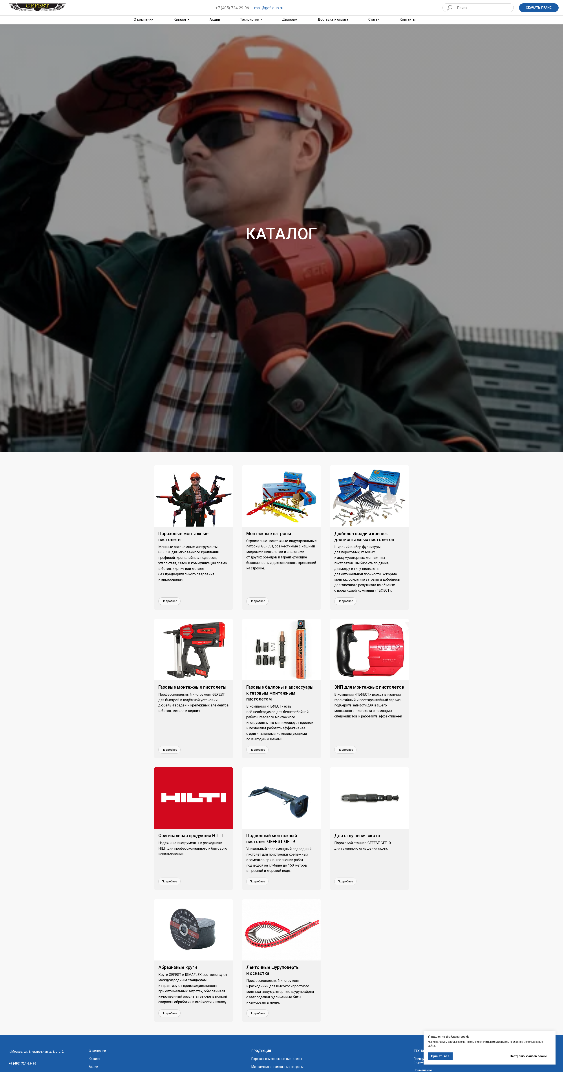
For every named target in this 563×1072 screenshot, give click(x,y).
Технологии (249, 20)
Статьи (373, 20)
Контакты (408, 20)
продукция (261, 1051)
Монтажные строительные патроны (277, 1066)
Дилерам (289, 20)
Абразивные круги (177, 967)
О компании (97, 1051)
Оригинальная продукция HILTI (190, 835)
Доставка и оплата (333, 20)
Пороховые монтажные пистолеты (276, 1059)
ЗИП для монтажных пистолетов (369, 687)
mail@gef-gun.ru (268, 7)
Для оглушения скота (357, 835)
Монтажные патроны (268, 533)
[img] (37, 7)
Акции (215, 20)
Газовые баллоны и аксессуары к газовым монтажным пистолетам (280, 693)
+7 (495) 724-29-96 (232, 7)
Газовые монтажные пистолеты (192, 687)
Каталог (180, 20)
